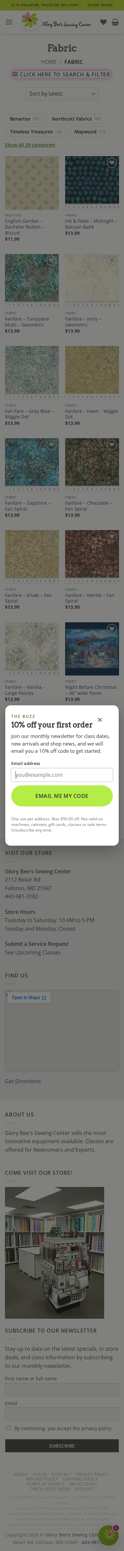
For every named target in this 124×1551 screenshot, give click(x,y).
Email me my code (62, 796)
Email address (25, 763)
